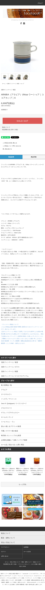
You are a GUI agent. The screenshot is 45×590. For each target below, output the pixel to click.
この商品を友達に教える (10, 143)
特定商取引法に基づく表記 (10, 129)
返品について (6, 127)
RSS (20, 566)
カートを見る (27, 551)
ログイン (3, 551)
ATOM (24, 566)
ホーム (3, 83)
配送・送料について (26, 562)
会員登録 (26, 547)
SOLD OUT (22, 120)
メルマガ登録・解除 (36, 564)
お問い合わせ (4, 556)
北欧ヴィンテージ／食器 (13, 83)
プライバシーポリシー (23, 564)
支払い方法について (15, 562)
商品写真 (34, 157)
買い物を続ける (7, 149)
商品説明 (11, 157)
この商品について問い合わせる (12, 146)
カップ (22, 83)
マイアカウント (5, 547)
